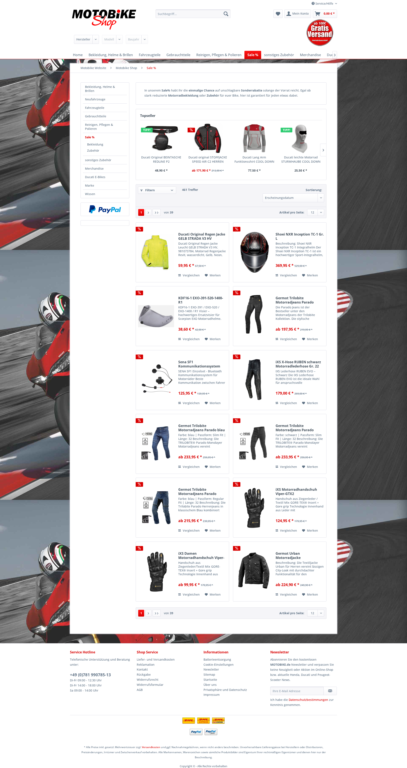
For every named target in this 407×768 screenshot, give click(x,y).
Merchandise (94, 168)
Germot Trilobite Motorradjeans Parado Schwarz (295, 428)
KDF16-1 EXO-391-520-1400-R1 (200, 300)
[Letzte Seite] (157, 212)
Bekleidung (95, 144)
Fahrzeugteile (94, 108)
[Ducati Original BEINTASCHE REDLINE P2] (161, 138)
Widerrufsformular (150, 685)
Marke (89, 185)
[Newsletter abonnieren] (330, 691)
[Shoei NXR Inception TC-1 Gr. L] (253, 252)
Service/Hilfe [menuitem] (324, 3)
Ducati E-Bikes (95, 177)
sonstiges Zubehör (98, 160)
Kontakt (142, 669)
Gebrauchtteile (95, 116)
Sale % (90, 137)
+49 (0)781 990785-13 (90, 675)
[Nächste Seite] (148, 212)
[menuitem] (193, 14)
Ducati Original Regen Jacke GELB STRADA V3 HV (201, 236)
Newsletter (211, 669)
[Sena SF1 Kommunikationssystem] (156, 380)
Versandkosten (151, 747)
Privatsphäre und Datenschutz (225, 690)
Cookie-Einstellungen (219, 665)
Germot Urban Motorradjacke (288, 555)
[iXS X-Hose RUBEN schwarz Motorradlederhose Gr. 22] (253, 380)
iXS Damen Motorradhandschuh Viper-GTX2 (201, 555)
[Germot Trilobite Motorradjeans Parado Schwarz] (253, 443)
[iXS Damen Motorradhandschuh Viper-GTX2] (156, 571)
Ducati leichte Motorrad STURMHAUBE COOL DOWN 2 (301, 159)
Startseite (210, 680)
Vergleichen (191, 275)
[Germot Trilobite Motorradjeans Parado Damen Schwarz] (253, 316)
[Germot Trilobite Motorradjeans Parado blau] (156, 443)
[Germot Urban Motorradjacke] (253, 571)
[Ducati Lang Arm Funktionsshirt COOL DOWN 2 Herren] (254, 138)
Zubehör (93, 150)
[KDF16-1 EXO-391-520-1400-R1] (156, 316)
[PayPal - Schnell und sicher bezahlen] (105, 209)
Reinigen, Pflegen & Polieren (99, 127)
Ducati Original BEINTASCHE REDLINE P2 (161, 159)
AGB (140, 690)
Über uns (210, 685)
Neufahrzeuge (95, 99)
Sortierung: (314, 190)
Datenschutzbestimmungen (308, 700)
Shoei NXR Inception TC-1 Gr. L (300, 236)
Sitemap (209, 674)
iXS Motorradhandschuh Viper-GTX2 (296, 491)
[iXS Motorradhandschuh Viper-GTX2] (253, 507)
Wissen (90, 194)
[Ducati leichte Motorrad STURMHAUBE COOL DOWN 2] (301, 138)
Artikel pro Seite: (291, 212)
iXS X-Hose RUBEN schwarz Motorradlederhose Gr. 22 (298, 364)
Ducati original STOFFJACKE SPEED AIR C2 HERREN (207, 159)
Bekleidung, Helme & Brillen (100, 89)
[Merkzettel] (278, 14)
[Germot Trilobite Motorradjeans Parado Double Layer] (156, 507)
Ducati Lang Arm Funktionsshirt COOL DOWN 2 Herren (254, 159)
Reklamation (146, 665)
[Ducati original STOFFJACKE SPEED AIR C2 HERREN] (208, 138)
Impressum (212, 695)
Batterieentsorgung (217, 659)
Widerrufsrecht (147, 680)
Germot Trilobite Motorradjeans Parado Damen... (295, 300)
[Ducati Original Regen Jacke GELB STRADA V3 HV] (156, 252)
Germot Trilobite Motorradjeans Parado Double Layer (197, 491)
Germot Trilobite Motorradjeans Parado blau (201, 428)
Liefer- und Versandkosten (156, 659)
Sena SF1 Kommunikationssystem (199, 364)
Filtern (149, 190)
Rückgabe (144, 674)
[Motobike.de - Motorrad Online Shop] (104, 20)
